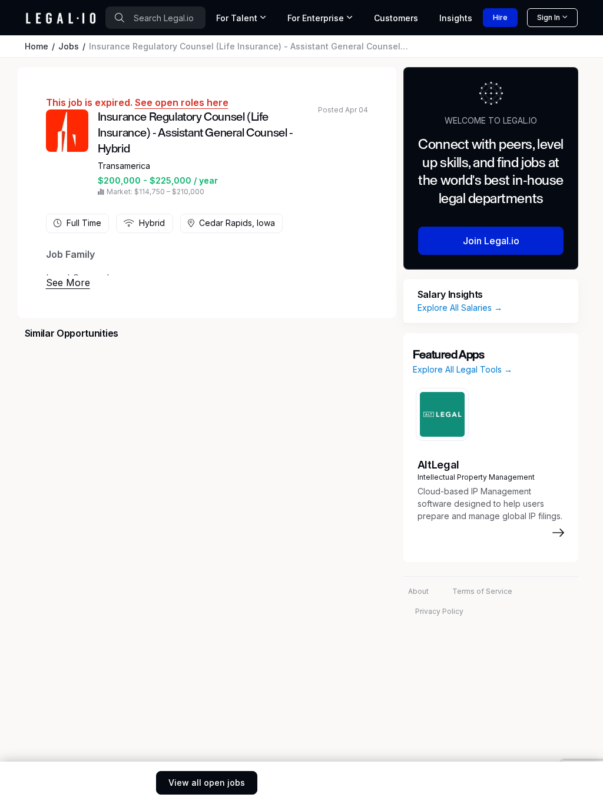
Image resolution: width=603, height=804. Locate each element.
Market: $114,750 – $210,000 (155, 191)
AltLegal (438, 465)
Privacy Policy (439, 611)
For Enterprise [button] (315, 18)
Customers (396, 18)
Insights (455, 18)
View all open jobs (206, 783)
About (418, 591)
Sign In (548, 17)
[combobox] (155, 17)
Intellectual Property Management (476, 477)
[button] (68, 282)
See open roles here (181, 102)
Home (36, 46)
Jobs (68, 46)
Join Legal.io (491, 241)
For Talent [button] (236, 18)
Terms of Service (482, 591)
